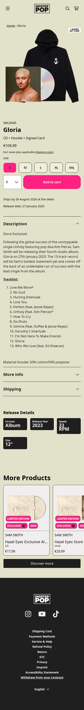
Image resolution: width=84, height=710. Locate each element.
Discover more (42, 563)
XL (56, 167)
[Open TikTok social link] (55, 614)
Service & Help (42, 641)
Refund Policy (42, 646)
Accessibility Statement (42, 672)
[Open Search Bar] (67, 8)
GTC (42, 657)
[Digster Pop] (42, 8)
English (39, 689)
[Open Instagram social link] (28, 614)
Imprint (42, 667)
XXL (71, 167)
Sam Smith (9, 122)
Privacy (42, 662)
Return (42, 652)
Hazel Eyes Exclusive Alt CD (27, 541)
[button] (42, 374)
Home (11, 26)
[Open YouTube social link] (42, 614)
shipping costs (44, 152)
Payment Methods (42, 636)
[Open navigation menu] (7, 8)
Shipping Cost (42, 631)
